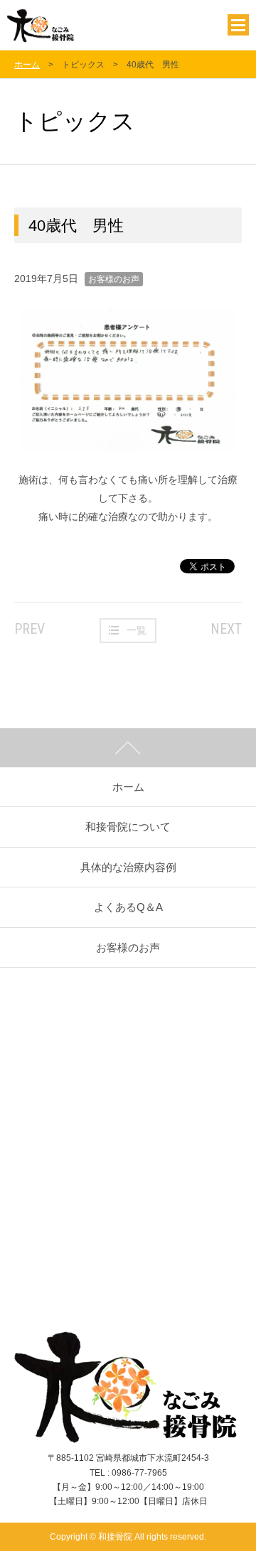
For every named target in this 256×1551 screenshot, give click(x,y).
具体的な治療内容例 (128, 867)
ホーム (27, 65)
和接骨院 (76, 25)
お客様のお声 (113, 279)
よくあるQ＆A (128, 907)
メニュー (238, 25)
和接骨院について (128, 827)
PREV (29, 628)
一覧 (136, 630)
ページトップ (128, 747)
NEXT (226, 628)
